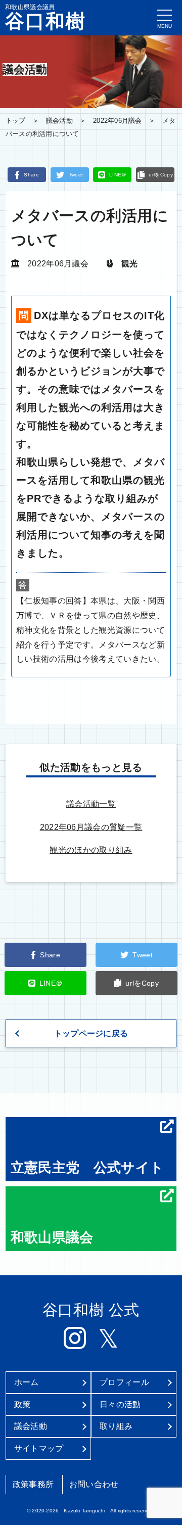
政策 (22, 1404)
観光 (129, 263)
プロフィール (124, 1382)
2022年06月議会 (117, 120)
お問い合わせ (94, 1484)
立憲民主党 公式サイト (87, 1167)
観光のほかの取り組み (91, 850)
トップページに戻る (91, 1033)
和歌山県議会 (52, 1237)
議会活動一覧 (91, 804)
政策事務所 (33, 1484)
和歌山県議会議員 (45, 17)
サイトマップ (39, 1448)
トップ (16, 120)
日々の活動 (120, 1404)
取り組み (116, 1426)
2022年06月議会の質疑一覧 (91, 827)
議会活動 (59, 120)
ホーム (26, 1382)
